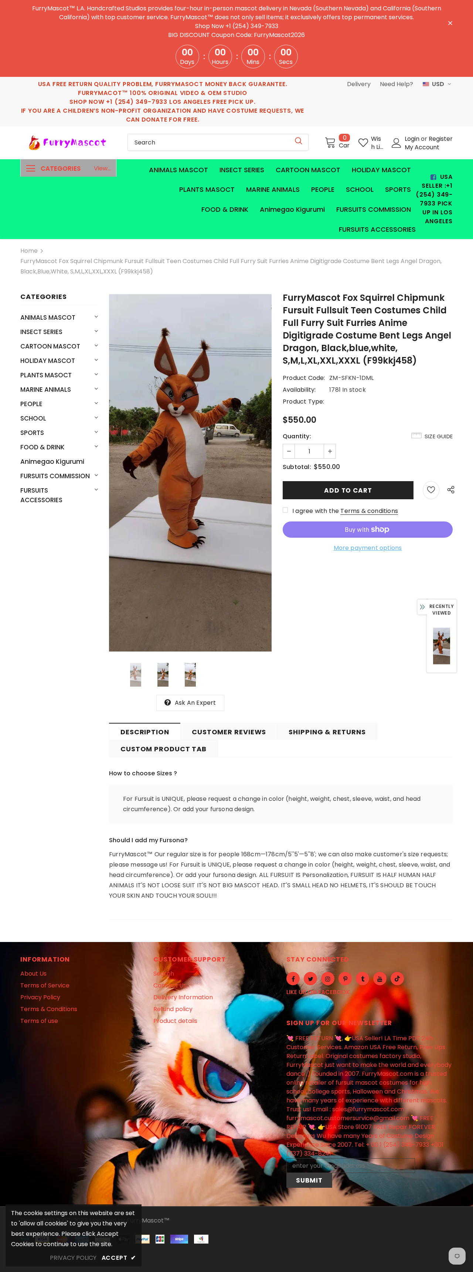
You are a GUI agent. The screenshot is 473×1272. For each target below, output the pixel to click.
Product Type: (303, 401)
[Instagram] (327, 978)
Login (413, 139)
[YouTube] (380, 978)
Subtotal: (297, 467)
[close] (450, 22)
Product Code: (304, 378)
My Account (422, 147)
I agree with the (315, 511)
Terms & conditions (369, 511)
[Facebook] (293, 978)
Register (441, 139)
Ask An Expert (195, 702)
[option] (190, 473)
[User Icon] (396, 143)
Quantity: (297, 436)
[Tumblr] (362, 978)
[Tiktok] (397, 978)
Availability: (299, 389)
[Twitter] (310, 978)
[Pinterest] (345, 978)
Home (29, 250)
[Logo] (68, 143)
